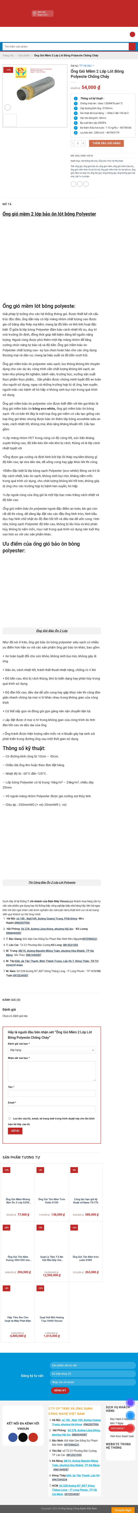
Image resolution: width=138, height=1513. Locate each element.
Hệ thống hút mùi (89, 161)
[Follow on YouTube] (33, 1437)
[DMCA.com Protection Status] (83, 13)
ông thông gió (109, 173)
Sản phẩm (24, 55)
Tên (11, 1087)
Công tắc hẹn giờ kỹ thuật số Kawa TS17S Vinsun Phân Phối (85, 1201)
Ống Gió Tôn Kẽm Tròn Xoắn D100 (51, 1201)
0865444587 (79, 1434)
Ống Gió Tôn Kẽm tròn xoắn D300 (86, 1258)
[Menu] (5, 34)
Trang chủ (8, 55)
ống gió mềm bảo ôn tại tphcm (116, 169)
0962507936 (22, 922)
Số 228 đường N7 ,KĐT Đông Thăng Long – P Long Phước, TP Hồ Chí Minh (74, 1490)
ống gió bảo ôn (91, 166)
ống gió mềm (105, 166)
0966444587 (13, 933)
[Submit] (132, 46)
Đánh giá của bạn (19, 1043)
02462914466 (14, 965)
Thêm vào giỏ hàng (106, 143)
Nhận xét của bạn (19, 1058)
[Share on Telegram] (86, 184)
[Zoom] (8, 107)
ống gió (79, 166)
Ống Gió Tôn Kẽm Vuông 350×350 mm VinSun (18, 1258)
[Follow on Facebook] (13, 1437)
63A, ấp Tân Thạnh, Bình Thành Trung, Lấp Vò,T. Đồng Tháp (52, 961)
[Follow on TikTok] (23, 1437)
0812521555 (74, 1455)
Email (12, 1102)
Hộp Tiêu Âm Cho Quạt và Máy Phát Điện (18, 1319)
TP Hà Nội (85, 65)
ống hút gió (96, 173)
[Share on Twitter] (80, 184)
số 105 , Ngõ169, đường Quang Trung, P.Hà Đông (46, 918)
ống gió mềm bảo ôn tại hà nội (85, 169)
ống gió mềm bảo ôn (123, 166)
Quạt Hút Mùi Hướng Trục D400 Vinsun (52, 1319)
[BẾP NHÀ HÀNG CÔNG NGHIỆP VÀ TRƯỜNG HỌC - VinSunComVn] (69, 34)
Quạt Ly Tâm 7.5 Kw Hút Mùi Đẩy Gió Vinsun (51, 1258)
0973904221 (89, 939)
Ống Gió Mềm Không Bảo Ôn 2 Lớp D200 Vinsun (18, 1201)
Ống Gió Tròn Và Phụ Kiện (111, 161)
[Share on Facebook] (73, 184)
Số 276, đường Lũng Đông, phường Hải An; (47, 928)
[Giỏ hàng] (132, 34)
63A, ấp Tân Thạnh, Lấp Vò (82, 1475)
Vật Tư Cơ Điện (82, 176)
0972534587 (72, 1494)
